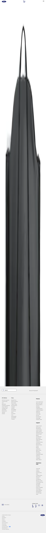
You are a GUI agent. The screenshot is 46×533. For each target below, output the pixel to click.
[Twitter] (36, 505)
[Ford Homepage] (42, 515)
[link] (3, 516)
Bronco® (31, 390)
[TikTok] (36, 506)
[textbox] (9, 390)
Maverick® (35, 390)
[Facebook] (33, 505)
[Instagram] (42, 505)
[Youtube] (39, 505)
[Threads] (33, 506)
